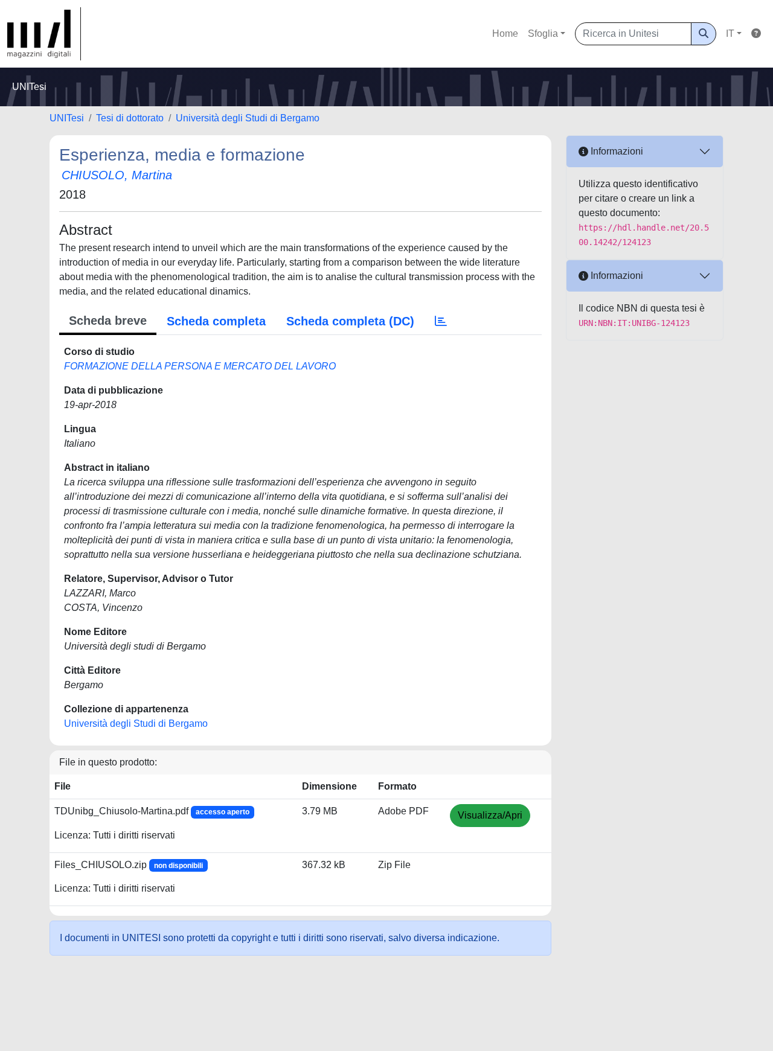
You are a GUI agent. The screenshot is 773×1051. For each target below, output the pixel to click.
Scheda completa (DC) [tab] (350, 321)
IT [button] (730, 33)
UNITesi (67, 118)
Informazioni (615, 151)
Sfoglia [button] (543, 33)
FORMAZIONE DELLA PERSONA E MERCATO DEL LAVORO (200, 366)
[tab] (441, 321)
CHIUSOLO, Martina (117, 175)
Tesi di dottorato (130, 118)
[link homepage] (44, 33)
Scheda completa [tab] (216, 321)
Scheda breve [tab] (108, 320)
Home (505, 33)
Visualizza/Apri (490, 815)
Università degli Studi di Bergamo (247, 118)
